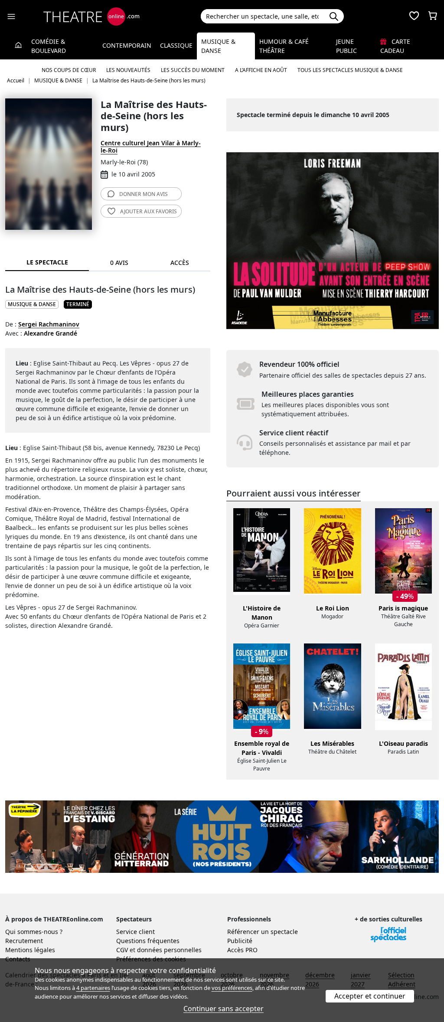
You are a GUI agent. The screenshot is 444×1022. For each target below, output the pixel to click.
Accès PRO (242, 950)
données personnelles (169, 950)
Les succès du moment (193, 70)
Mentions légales (30, 950)
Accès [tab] (179, 262)
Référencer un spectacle (262, 931)
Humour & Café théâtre (284, 46)
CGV (122, 950)
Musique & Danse (218, 46)
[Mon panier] (432, 16)
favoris (148, 211)
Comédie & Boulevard (48, 46)
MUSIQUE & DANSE (32, 304)
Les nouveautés (128, 70)
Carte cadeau (395, 46)
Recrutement (24, 941)
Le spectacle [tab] (47, 262)
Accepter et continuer (369, 996)
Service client (135, 931)
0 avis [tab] (119, 262)
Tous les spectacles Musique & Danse (350, 70)
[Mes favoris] (414, 16)
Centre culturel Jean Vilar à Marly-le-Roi (151, 146)
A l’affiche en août (261, 70)
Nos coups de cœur (69, 70)
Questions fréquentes (148, 941)
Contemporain (126, 45)
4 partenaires (93, 988)
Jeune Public (346, 46)
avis (143, 194)
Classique (176, 45)
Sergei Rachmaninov (48, 324)
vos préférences (232, 988)
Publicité (239, 941)
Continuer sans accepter (223, 1008)
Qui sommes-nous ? (33, 931)
